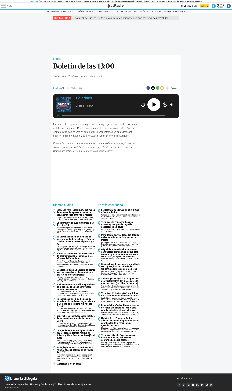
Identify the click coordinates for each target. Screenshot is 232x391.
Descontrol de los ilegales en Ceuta (191, 1)
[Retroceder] (143, 104)
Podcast (158, 11)
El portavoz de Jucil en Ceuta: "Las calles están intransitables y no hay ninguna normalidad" (120, 18)
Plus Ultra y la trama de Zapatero (79, 1)
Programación (53, 11)
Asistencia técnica (73, 384)
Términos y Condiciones (41, 384)
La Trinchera (118, 11)
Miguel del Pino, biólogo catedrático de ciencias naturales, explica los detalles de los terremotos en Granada (120, 254)
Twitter (183, 385)
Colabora (204, 6)
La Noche (90, 11)
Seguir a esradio (63, 88)
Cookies (58, 384)
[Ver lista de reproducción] (174, 115)
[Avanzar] (165, 104)
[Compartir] (148, 88)
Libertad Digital (91, 378)
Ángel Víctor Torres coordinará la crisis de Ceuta (53, 1)
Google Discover (197, 385)
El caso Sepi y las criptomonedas (100, 1)
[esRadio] (115, 5)
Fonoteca (167, 11)
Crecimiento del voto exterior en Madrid (123, 1)
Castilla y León (139, 11)
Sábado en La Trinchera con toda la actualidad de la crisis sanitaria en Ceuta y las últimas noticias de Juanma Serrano (120, 214)
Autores (87, 384)
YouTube (193, 385)
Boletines (57, 59)
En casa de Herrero (103, 11)
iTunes (211, 385)
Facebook (179, 385)
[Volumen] (171, 104)
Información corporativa (16, 384)
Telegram (206, 385)
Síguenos (174, 88)
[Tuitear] (153, 88)
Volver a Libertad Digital (189, 6)
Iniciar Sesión (229, 6)
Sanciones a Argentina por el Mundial (168, 1)
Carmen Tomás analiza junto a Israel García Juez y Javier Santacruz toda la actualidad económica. (76, 214)
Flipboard (202, 385)
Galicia (128, 11)
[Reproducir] (153, 104)
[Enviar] (157, 88)
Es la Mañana (79, 11)
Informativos (66, 11)
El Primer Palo (179, 11)
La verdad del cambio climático (145, 1)
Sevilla (150, 11)
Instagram (188, 385)
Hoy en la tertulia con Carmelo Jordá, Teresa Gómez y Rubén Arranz (120, 226)
